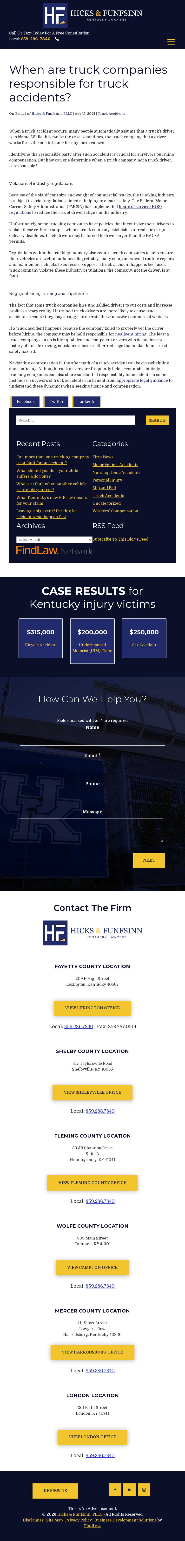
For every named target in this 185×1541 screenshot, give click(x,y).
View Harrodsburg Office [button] (92, 1352)
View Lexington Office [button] (92, 1008)
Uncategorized (106, 503)
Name (92, 727)
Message (92, 812)
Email (92, 755)
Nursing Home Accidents (116, 472)
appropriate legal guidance (142, 380)
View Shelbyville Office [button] (92, 1092)
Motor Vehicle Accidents (115, 465)
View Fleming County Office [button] (92, 1183)
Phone (92, 783)
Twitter (56, 402)
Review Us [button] (55, 1491)
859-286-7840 (35, 39)
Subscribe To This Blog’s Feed (120, 539)
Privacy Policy (78, 1520)
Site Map (54, 1520)
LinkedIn (87, 402)
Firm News (102, 457)
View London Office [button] (92, 1437)
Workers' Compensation (115, 511)
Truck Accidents (112, 113)
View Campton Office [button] (92, 1268)
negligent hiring (130, 334)
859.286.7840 (78, 1026)
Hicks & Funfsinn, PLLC (52, 113)
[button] (171, 42)
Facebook (26, 402)
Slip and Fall (104, 488)
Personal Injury (107, 480)
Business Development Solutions (125, 1520)
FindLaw (92, 1526)
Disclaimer (33, 1520)
